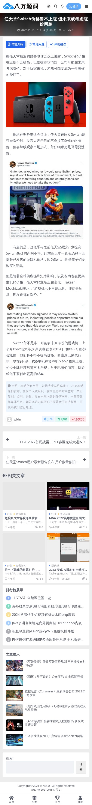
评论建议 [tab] (60, 44)
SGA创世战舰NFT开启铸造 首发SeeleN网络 (54, 736)
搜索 (9, 758)
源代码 (55, 565)
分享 (50, 419)
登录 (76, 6)
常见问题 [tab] (39, 44)
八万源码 (45, 786)
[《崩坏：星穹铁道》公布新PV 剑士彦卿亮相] (14, 680)
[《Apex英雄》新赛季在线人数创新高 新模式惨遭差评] (14, 725)
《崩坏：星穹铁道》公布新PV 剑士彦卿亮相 (54, 676)
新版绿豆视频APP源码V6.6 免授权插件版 (43, 631)
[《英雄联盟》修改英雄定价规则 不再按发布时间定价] (14, 665)
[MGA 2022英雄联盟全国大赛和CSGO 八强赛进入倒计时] (68, 496)
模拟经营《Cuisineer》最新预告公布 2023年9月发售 (55, 693)
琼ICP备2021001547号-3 (46, 789)
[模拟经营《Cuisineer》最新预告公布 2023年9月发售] (14, 695)
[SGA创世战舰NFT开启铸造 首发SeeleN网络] (14, 740)
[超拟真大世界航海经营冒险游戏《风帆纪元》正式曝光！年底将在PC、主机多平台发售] (24, 496)
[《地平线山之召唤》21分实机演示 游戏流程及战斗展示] (14, 710)
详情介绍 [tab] (17, 44)
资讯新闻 (51, 30)
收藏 (64, 419)
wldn (17, 419)
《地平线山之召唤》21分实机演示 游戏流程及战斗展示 (55, 708)
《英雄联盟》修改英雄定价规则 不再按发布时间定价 (55, 663)
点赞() (79, 419)
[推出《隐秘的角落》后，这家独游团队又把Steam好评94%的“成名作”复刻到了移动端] (24, 547)
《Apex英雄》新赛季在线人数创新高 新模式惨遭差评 (54, 723)
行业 (42, 30)
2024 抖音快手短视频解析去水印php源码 (43, 614)
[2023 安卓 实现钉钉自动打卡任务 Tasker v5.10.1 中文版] (68, 547)
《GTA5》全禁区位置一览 (31, 597)
